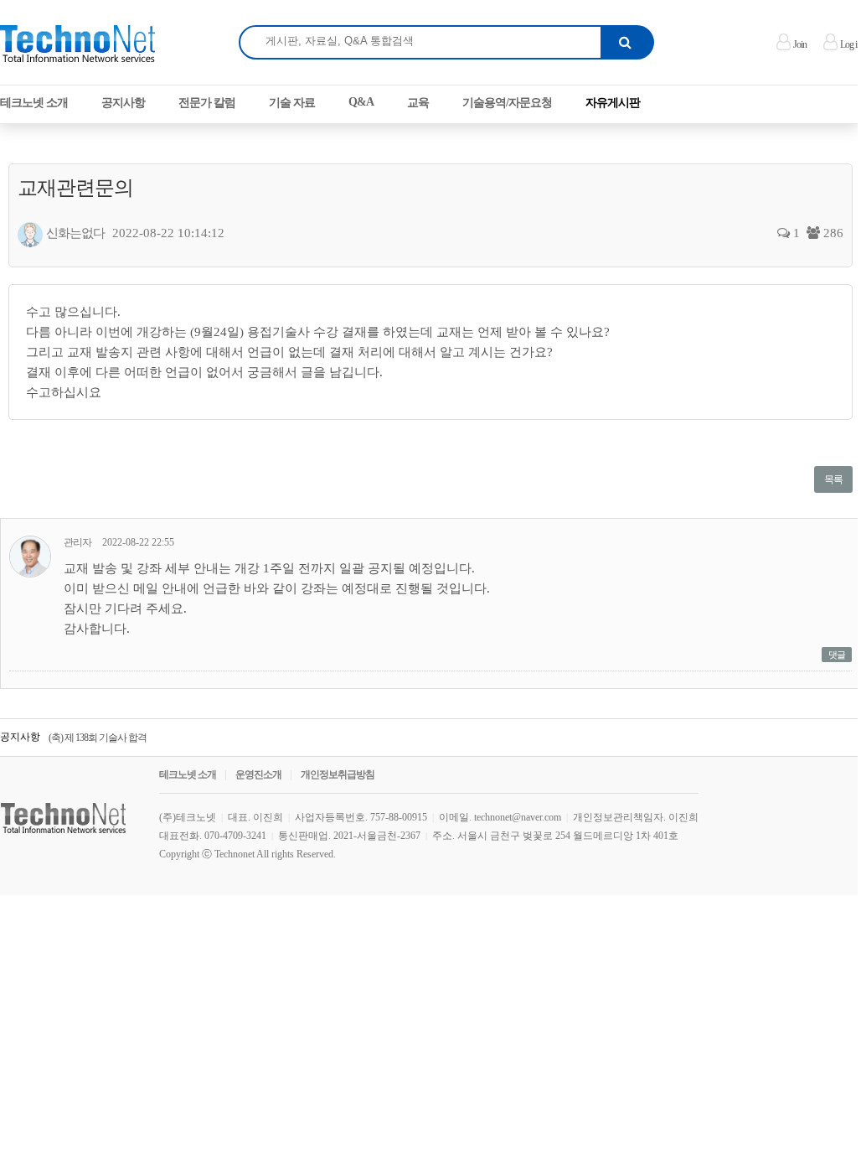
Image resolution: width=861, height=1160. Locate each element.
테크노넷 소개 (187, 774)
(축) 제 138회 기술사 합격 (98, 737)
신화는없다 (75, 233)
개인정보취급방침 (337, 774)
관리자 (77, 542)
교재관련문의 (75, 188)
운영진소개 (258, 774)
